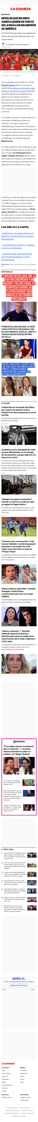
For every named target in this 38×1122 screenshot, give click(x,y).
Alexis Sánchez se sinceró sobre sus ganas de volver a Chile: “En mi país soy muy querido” (15, 882)
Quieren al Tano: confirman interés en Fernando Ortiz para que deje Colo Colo (14, 899)
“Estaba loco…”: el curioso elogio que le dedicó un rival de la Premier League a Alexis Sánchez (17, 236)
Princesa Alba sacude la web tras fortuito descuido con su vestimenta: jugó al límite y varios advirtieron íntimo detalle (18, 331)
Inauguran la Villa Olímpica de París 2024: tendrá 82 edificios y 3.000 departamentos (16, 256)
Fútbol (12, 264)
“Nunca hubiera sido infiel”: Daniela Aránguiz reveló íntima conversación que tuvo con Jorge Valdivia (18, 592)
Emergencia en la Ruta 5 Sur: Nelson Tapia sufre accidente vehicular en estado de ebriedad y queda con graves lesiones (14, 908)
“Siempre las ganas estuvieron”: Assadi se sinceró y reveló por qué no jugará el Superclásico (17, 502)
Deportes (5, 14)
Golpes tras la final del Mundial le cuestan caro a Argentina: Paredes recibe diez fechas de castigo (15, 874)
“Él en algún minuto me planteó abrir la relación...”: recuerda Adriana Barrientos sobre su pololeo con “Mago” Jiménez (18, 750)
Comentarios (17, 76)
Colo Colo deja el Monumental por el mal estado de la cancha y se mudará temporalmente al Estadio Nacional (15, 865)
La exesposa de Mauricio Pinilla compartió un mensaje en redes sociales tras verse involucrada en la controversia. (18, 647)
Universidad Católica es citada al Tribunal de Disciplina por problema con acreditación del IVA (15, 891)
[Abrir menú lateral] (3, 9)
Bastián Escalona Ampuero (18, 44)
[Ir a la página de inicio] (21, 9)
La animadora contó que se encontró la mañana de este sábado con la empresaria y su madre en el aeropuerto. (18, 557)
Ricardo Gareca (19, 264)
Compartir (6, 76)
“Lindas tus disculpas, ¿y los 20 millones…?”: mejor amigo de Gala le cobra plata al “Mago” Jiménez (12, 808)
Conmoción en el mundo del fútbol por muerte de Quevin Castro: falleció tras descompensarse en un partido (18, 411)
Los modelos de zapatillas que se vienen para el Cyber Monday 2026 (12, 782)
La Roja (27, 264)
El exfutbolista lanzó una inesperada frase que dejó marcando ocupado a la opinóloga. (18, 601)
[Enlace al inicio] (19, 742)
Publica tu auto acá (18, 985)
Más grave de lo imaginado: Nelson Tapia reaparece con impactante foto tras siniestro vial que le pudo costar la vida (15, 856)
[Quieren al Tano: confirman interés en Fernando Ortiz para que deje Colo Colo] (32, 900)
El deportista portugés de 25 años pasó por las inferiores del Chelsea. (18, 419)
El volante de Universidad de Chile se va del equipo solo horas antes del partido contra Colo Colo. (17, 510)
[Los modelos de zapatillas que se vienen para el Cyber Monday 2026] (29, 783)
